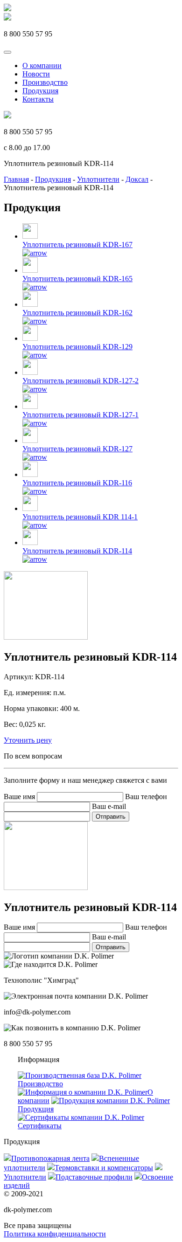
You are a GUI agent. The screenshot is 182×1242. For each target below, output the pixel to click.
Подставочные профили (94, 1177)
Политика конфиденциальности (55, 1234)
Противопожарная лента (50, 1158)
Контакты (38, 99)
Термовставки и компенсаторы (104, 1168)
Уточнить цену (28, 740)
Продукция (40, 91)
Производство (45, 82)
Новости (36, 74)
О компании (42, 65)
